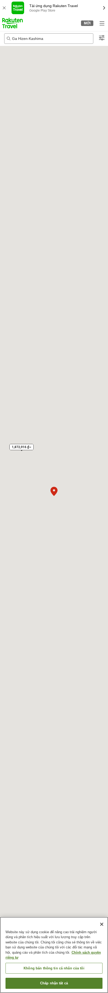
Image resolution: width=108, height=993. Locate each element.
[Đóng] (101, 924)
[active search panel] (49, 38)
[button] (12, 23)
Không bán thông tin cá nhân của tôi (54, 968)
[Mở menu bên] (102, 23)
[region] (54, 955)
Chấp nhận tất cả (54, 983)
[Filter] (102, 38)
